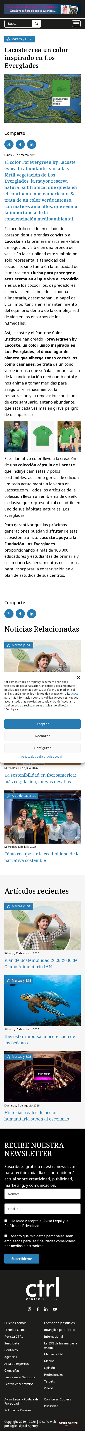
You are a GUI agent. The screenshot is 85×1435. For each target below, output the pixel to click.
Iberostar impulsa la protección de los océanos (39, 1039)
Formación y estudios (59, 1323)
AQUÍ (74, 694)
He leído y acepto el (36, 1223)
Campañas (11, 1370)
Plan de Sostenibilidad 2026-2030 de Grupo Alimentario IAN (41, 963)
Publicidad (51, 1406)
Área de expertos (16, 1364)
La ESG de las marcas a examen (60, 1345)
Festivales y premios (18, 1384)
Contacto (11, 1350)
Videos (48, 1388)
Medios (49, 1361)
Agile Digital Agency (24, 1426)
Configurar (42, 748)
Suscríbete (11, 1343)
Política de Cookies (33, 757)
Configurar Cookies (57, 1399)
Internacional (53, 1336)
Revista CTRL (13, 1336)
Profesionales (53, 1374)
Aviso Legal (54, 757)
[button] (78, 677)
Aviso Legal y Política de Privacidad (21, 1401)
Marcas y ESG (53, 1354)
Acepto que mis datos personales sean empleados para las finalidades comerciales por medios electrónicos (40, 1241)
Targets (49, 1381)
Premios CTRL (14, 1330)
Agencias (10, 1357)
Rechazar (42, 736)
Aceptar (42, 724)
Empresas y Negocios (19, 1377)
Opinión (49, 1368)
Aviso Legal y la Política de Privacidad (36, 1223)
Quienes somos (15, 1323)
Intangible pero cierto (59, 1330)
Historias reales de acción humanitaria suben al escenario (36, 1116)
